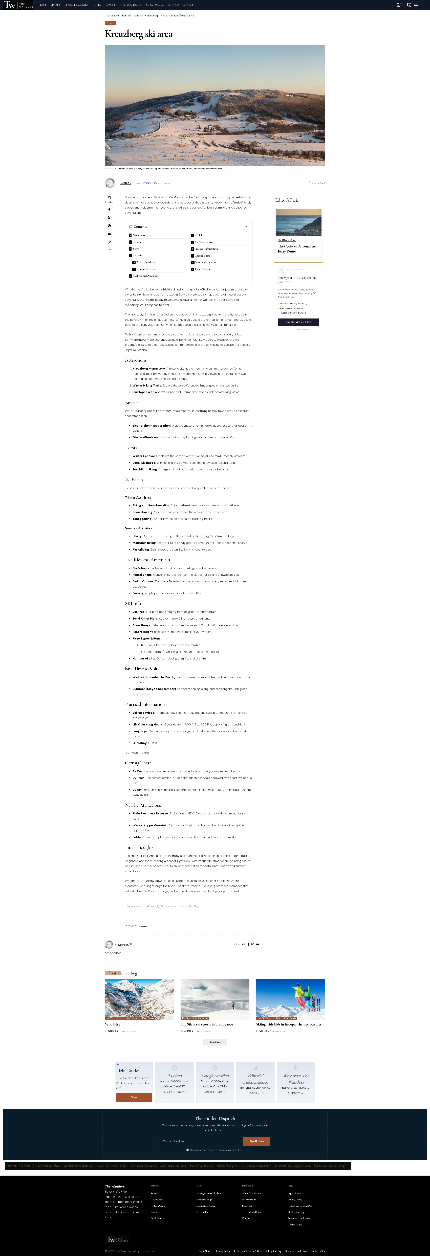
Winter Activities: (145, 262)
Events (135, 248)
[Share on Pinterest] (109, 226)
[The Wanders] (18, 5)
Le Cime (277, 1018)
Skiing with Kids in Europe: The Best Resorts (288, 1024)
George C (125, 183)
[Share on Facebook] (109, 210)
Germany (146, 183)
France (119, 1018)
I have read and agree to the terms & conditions (217, 1149)
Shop (134, 1097)
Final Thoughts (203, 269)
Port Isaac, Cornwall (143, 1166)
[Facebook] (248, 944)
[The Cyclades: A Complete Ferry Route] (298, 222)
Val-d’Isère (112, 1024)
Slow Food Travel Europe (112, 1166)
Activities (138, 255)
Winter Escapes (148, 1018)
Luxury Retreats (132, 1018)
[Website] (243, 944)
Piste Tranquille (188, 1018)
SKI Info (199, 235)
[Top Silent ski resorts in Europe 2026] (215, 999)
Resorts (137, 242)
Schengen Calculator (258, 1166)
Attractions (138, 235)
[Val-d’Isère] (139, 999)
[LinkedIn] (257, 944)
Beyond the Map (189, 906)
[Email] (109, 234)
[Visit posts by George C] (109, 944)
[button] (409, 5)
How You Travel (264, 1018)
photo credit (232, 891)
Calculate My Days (298, 322)
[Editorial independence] (255, 1067)
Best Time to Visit (204, 242)
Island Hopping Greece (287, 240)
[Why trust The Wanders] (295, 1067)
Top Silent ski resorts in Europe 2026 (207, 1024)
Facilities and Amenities (145, 276)
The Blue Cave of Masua (78, 1166)
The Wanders (168, 906)
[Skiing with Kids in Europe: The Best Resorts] (290, 999)
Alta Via (110, 23)
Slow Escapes (203, 1018)
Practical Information (206, 248)
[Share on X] (109, 218)
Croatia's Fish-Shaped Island (292, 1166)
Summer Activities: (147, 269)
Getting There (202, 255)
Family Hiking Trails (229, 1166)
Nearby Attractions (205, 262)
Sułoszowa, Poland (201, 1166)
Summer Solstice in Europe (330, 1166)
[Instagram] (252, 944)
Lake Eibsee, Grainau (173, 1166)
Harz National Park (48, 1166)
